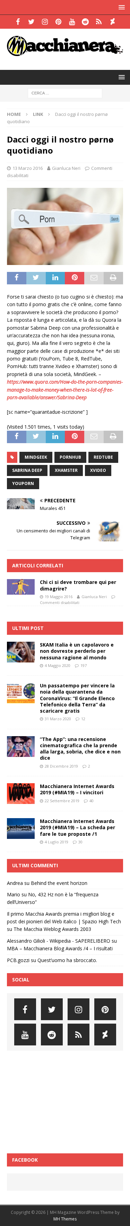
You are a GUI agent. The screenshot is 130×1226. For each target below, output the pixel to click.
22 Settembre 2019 (62, 800)
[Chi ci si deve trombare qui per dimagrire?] (21, 587)
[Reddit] (85, 22)
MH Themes (65, 1219)
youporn (23, 483)
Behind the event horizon (59, 883)
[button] (120, 7)
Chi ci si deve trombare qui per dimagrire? (78, 585)
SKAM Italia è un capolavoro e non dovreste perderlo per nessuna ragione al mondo (77, 650)
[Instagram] (45, 22)
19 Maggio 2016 (58, 596)
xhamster (66, 470)
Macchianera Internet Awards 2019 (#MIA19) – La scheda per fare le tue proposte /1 (77, 827)
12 (83, 718)
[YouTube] (72, 22)
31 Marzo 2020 (58, 718)
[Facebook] (18, 22)
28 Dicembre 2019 (61, 766)
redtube (103, 457)
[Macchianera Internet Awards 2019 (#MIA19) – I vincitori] (21, 793)
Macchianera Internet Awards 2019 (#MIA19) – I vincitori (77, 789)
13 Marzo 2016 (27, 168)
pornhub (70, 457)
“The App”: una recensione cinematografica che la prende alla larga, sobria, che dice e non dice (80, 748)
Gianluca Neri (66, 168)
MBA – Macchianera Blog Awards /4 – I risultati (60, 948)
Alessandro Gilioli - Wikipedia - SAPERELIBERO (58, 940)
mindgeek (36, 457)
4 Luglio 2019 (56, 841)
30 (80, 841)
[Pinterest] (58, 22)
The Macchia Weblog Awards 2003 (52, 929)
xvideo (98, 470)
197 (83, 665)
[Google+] (99, 22)
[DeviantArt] (112, 22)
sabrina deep (27, 470)
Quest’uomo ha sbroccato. (67, 960)
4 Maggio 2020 (57, 665)
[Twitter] (31, 22)
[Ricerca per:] (65, 92)
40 (91, 800)
